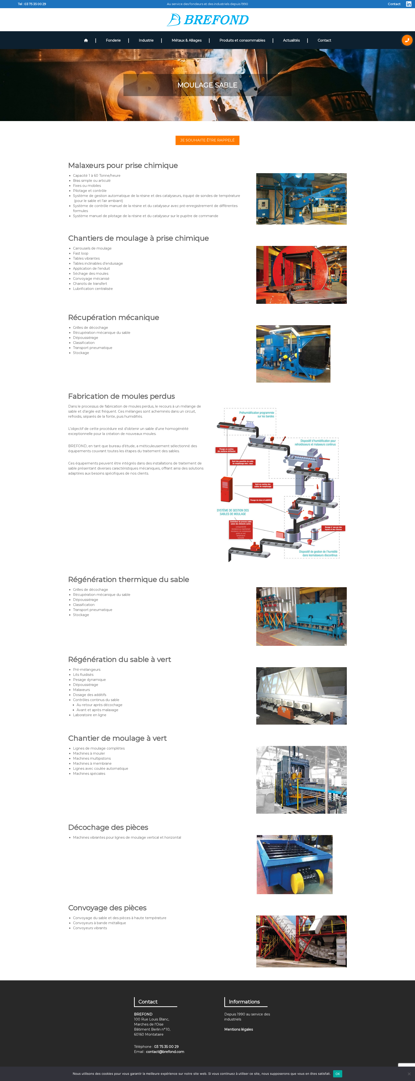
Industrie (146, 40)
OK (338, 1074)
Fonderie (113, 40)
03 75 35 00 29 (35, 4)
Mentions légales (238, 1029)
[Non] (409, 1073)
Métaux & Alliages (186, 40)
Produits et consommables (242, 40)
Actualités (291, 40)
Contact (394, 4)
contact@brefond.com (165, 1052)
